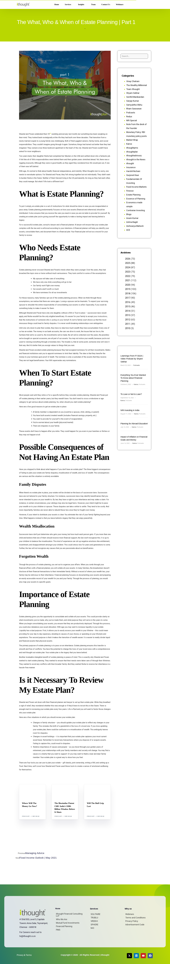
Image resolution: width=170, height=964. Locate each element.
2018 (127, 293)
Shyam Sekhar (28, 791)
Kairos (129, 144)
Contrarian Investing (135, 210)
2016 (127, 302)
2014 (127, 310)
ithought (26, 816)
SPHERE (94, 924)
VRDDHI (94, 921)
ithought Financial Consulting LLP (69, 915)
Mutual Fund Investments (67, 923)
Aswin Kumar (132, 218)
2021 (127, 280)
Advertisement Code (134, 924)
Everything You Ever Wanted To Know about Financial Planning (133, 378)
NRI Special (131, 120)
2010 (127, 328)
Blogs (25, 789)
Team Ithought (133, 89)
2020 (127, 284)
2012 (127, 319)
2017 (127, 297)
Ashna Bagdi (132, 222)
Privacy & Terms (24, 955)
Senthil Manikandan (68, 789)
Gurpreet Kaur (132, 175)
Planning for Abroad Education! (134, 423)
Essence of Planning (135, 198)
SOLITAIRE (95, 914)
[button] (149, 4)
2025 (127, 263)
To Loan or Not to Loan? (131, 394)
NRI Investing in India (130, 410)
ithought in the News (135, 159)
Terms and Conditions (135, 917)
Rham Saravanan (134, 108)
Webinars (129, 914)
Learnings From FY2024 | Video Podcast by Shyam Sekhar (132, 359)
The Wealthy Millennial (136, 85)
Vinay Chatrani (132, 81)
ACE (128, 230)
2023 (127, 271)
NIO (92, 928)
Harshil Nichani (133, 171)
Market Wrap (33, 789)
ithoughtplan (132, 152)
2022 (127, 276)
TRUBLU (94, 917)
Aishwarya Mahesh (135, 226)
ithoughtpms (132, 148)
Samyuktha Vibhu (134, 105)
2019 (127, 289)
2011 (127, 323)
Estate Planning (133, 194)
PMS (58, 930)
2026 (127, 258)
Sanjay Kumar (132, 101)
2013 (127, 315)
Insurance (131, 167)
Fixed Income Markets (136, 187)
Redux (129, 116)
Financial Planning (64, 926)
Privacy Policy (131, 921)
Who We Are (61, 919)
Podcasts (130, 112)
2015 (127, 306)
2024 (127, 267)
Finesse (130, 191)
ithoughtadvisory (134, 155)
